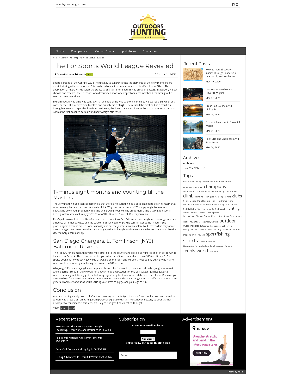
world (72, 308)
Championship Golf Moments (196, 191)
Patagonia (204, 226)
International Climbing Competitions (199, 216)
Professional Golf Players (221, 226)
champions (215, 186)
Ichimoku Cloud (190, 212)
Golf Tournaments (205, 209)
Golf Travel (220, 209)
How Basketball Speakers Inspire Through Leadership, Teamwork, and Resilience (221, 73)
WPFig (240, 371)
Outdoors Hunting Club (156, 343)
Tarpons (228, 246)
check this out (232, 191)
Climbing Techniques (204, 196)
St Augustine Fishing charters (196, 246)
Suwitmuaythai (216, 246)
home (56, 57)
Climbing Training (223, 196)
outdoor (227, 221)
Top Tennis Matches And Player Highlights (219, 91)
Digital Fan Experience (207, 201)
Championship (79, 51)
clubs (237, 195)
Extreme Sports (226, 201)
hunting (233, 208)
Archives (188, 163)
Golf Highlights (189, 209)
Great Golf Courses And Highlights (74, 349)
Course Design (189, 201)
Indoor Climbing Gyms (209, 212)
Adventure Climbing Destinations (198, 181)
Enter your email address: (148, 334)
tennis (189, 251)
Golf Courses (231, 204)
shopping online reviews (194, 235)
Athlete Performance (192, 187)
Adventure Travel (222, 181)
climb (188, 195)
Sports (60, 51)
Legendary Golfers (209, 221)
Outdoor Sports (104, 51)
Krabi (185, 221)
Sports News (128, 51)
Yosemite (213, 251)
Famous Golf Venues (192, 204)
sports (64, 308)
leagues (194, 221)
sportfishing (218, 234)
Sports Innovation (207, 241)
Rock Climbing (214, 229)
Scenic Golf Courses (231, 229)
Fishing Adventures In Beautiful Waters (77, 357)
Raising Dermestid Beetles (194, 229)
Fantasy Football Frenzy (213, 204)
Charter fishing (217, 191)
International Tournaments (230, 216)
